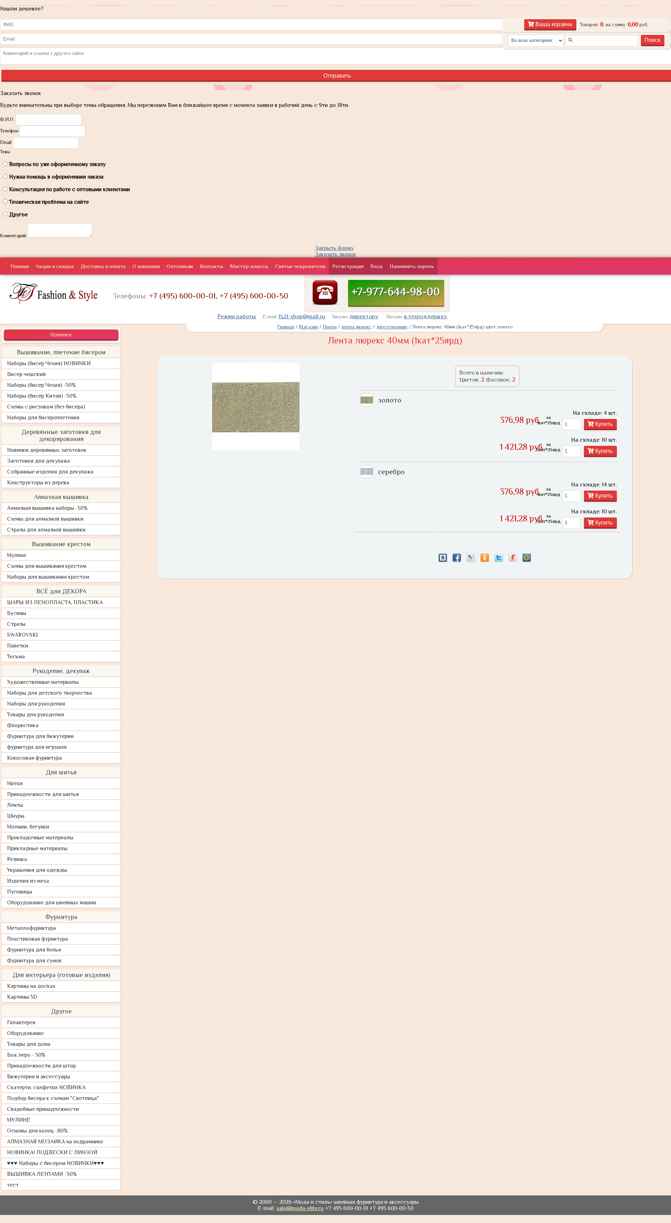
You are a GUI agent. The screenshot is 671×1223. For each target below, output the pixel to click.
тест (13, 1185)
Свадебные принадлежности (43, 1109)
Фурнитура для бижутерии (40, 736)
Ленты (15, 805)
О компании (146, 266)
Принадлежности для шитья (43, 794)
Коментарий (13, 235)
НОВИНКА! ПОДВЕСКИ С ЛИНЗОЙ (52, 1152)
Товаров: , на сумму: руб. (614, 24)
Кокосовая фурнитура (34, 758)
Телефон (9, 130)
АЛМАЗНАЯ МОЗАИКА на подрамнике (55, 1141)
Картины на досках (31, 986)
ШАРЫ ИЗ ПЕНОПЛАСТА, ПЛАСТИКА (55, 602)
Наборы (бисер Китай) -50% (42, 396)
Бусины (16, 613)
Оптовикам (180, 266)
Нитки (15, 783)
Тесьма (16, 656)
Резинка (17, 859)
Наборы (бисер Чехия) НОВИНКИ (49, 363)
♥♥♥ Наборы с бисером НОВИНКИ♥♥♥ (55, 1163)
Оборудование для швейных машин (51, 902)
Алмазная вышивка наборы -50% (47, 508)
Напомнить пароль (412, 266)
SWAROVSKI (22, 635)
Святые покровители (300, 266)
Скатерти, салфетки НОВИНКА (46, 1087)
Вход (376, 266)
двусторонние (391, 327)
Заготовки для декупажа (38, 461)
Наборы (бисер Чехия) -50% (41, 385)
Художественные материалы (43, 682)
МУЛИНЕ (18, 1120)
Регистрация (347, 266)
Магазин (308, 327)
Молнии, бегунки (28, 827)
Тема (5, 151)
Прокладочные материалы (40, 837)
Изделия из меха (28, 881)
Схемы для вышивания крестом (46, 566)
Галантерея (21, 1022)
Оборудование (25, 1033)
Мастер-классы (249, 266)
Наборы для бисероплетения (43, 417)
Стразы (16, 624)
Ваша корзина (553, 24)
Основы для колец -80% (37, 1131)
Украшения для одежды (37, 870)
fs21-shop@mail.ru (302, 316)
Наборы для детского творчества (49, 693)
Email (6, 142)
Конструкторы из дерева (38, 482)
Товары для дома (28, 1044)
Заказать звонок (335, 254)
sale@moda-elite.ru (300, 1208)
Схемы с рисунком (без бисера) (46, 407)
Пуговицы (19, 892)
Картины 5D (22, 997)
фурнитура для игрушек (37, 747)
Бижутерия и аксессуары (38, 1076)
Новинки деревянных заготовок (47, 450)
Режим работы (236, 316)
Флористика (22, 725)
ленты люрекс (356, 327)
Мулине (16, 555)
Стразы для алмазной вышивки (46, 530)
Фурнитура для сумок (34, 960)
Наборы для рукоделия (36, 704)
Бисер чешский (26, 374)
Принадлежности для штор (41, 1066)
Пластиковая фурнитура (37, 939)
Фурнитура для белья (34, 950)
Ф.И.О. (7, 119)
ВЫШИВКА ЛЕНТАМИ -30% (42, 1174)
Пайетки (17, 646)
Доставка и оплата (103, 266)
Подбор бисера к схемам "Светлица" (53, 1098)
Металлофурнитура (31, 928)
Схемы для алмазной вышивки (45, 519)
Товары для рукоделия (35, 714)
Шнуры (15, 816)
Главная (19, 266)
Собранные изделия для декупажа (50, 472)
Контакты (211, 266)
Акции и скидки (55, 266)
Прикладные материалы (37, 848)
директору (363, 316)
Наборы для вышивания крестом (48, 577)
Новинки (61, 335)
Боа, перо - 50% (26, 1055)
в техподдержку (425, 316)
